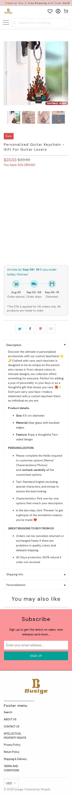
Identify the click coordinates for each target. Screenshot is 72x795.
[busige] (8, 11)
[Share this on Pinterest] (40, 329)
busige (19, 789)
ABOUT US (10, 719)
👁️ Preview (36, 240)
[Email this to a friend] (51, 329)
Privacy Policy (12, 744)
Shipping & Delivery (15, 759)
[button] (36, 198)
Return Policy (11, 752)
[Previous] (7, 73)
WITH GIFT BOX (15, 182)
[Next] (65, 73)
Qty (6, 221)
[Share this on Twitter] (19, 329)
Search (8, 712)
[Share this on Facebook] (30, 329)
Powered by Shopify (38, 789)
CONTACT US (11, 726)
